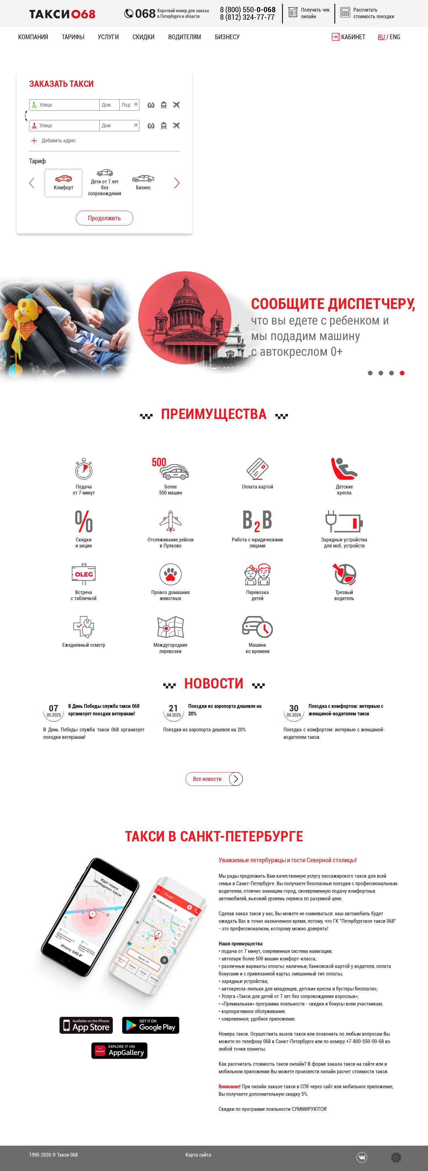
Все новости (207, 779)
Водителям (184, 37)
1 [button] (370, 373)
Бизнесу (227, 37)
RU (381, 37)
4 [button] (402, 373)
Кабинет (353, 37)
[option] (65, 183)
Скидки (143, 37)
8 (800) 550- (248, 10)
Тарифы (73, 37)
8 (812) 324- (247, 17)
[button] (31, 183)
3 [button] (391, 373)
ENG (395, 37)
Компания (33, 37)
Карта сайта (198, 1155)
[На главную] (62, 14)
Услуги (108, 37)
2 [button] (380, 373)
